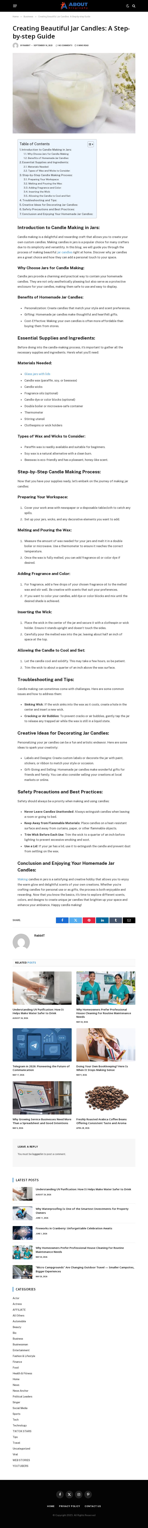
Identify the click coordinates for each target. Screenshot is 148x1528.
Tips (15, 1437)
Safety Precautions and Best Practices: (48, 209)
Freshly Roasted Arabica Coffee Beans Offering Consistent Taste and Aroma (101, 1121)
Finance (17, 1361)
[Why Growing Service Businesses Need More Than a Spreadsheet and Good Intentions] (42, 1097)
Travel (16, 1442)
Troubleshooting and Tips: (39, 200)
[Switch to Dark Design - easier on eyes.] (127, 6)
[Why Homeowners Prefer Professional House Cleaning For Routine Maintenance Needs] (105, 988)
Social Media (20, 1408)
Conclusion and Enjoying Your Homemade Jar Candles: (57, 214)
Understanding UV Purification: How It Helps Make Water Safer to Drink (38, 1011)
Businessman (20, 1344)
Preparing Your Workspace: (43, 179)
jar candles (64, 252)
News (16, 1385)
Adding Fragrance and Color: (45, 187)
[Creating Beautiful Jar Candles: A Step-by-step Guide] (74, 93)
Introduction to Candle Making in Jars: (46, 149)
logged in (37, 1154)
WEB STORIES (21, 1460)
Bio (14, 1332)
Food (16, 1367)
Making (23, 879)
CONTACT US (93, 1506)
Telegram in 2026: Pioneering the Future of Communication (41, 1068)
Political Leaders (22, 1396)
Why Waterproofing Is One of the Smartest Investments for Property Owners (82, 1210)
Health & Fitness (22, 1373)
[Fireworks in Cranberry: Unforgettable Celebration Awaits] (22, 1233)
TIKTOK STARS (22, 1431)
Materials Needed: (38, 166)
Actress (17, 1304)
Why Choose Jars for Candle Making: (48, 153)
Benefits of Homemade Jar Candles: (48, 158)
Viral (15, 1454)
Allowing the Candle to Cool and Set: (50, 195)
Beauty (17, 1327)
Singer (16, 1402)
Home (16, 1379)
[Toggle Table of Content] (89, 144)
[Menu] (15, 6)
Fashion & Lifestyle (24, 1356)
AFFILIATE (19, 1309)
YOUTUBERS (20, 1466)
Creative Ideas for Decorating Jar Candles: (50, 204)
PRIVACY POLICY (69, 1506)
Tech (16, 1419)
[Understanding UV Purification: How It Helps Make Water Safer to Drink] (42, 988)
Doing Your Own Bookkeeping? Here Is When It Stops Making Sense (102, 1068)
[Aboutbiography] (74, 6)
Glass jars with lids (37, 374)
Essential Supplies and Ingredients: (45, 162)
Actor (16, 1298)
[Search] (133, 6)
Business (18, 1338)
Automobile (19, 1321)
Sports (16, 1413)
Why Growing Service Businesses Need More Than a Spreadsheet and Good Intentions (42, 1121)
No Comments (65, 45)
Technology (20, 1425)
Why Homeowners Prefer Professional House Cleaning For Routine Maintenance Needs (103, 1013)
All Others (18, 1315)
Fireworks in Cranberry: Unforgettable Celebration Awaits (74, 1228)
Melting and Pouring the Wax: (45, 183)
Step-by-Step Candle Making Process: (47, 175)
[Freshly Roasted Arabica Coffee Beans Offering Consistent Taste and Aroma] (105, 1097)
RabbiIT (27, 45)
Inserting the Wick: (39, 191)
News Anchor (20, 1390)
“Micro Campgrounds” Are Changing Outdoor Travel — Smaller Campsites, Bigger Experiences (85, 1269)
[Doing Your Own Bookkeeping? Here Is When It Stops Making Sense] (105, 1045)
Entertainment (21, 1350)
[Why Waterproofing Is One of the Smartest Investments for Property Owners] (22, 1213)
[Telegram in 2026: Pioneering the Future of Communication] (42, 1045)
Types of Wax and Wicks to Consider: (49, 170)
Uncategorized (21, 1448)
